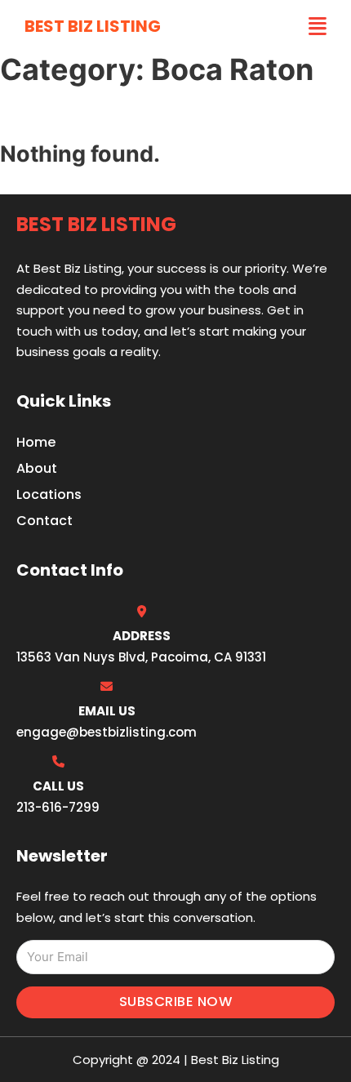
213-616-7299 (58, 807)
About (36, 468)
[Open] (318, 26)
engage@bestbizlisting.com (106, 732)
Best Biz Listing (92, 26)
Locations (49, 494)
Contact (44, 520)
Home (36, 442)
